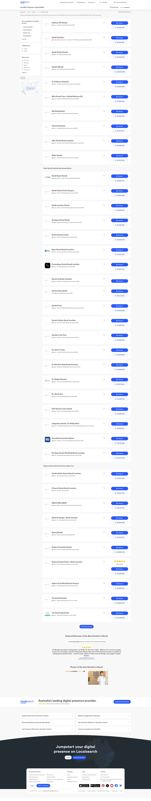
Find (28, 12)
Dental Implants (27, 36)
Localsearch (22, 12)
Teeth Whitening (27, 30)
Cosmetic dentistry (28, 27)
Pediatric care (26, 33)
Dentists (33, 12)
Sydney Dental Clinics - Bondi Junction (86, 659)
